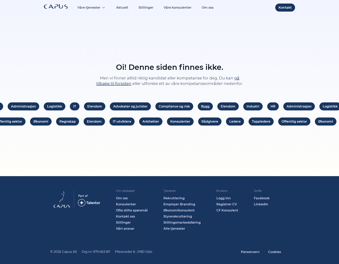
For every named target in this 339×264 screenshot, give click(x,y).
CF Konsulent (227, 210)
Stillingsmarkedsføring (182, 222)
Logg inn (223, 198)
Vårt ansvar (125, 228)
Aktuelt (122, 7)
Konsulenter (126, 204)
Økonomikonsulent (179, 210)
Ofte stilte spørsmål (132, 210)
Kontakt (285, 7)
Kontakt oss (125, 216)
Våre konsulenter (177, 7)
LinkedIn (261, 204)
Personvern (250, 252)
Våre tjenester (88, 7)
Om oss (207, 7)
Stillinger (146, 7)
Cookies (274, 252)
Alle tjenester (174, 228)
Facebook (262, 198)
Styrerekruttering (177, 216)
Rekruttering (174, 198)
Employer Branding (179, 204)
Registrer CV (226, 204)
